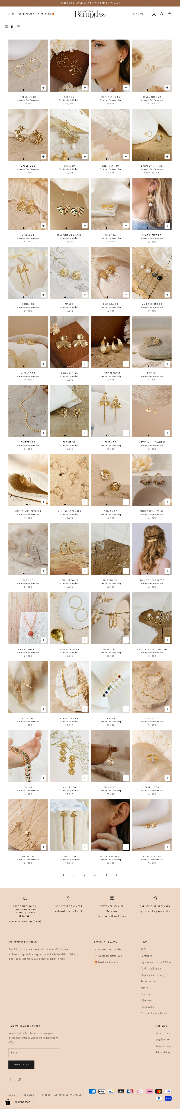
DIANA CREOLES (69, 649)
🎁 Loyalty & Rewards (106, 962)
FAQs (143, 949)
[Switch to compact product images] (18, 26)
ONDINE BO (69, 856)
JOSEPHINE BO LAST (69, 235)
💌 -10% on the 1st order (107, 949)
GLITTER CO (28, 442)
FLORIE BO (69, 442)
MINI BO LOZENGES (69, 511)
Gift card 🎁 (46, 14)
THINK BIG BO (69, 373)
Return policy (163, 1033)
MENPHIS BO (110, 649)
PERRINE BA (152, 787)
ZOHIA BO (28, 304)
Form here (111, 911)
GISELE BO (28, 235)
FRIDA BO (111, 442)
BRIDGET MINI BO (152, 166)
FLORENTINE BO (152, 235)
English (138, 14)
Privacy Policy (163, 1052)
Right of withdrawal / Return (156, 962)
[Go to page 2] (116, 875)
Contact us (146, 956)
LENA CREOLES (69, 580)
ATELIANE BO (28, 97)
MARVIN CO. (110, 580)
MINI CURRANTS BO (152, 511)
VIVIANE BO (28, 373)
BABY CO (28, 580)
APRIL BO (69, 166)
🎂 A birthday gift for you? (108, 956)
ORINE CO (28, 856)
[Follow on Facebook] (10, 1079)
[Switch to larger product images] (6, 26)
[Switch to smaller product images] (12, 26)
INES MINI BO (110, 166)
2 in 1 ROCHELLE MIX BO (152, 649)
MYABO (69, 304)
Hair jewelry (147, 1007)
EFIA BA (152, 373)
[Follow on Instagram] (19, 1079)
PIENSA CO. (111, 787)
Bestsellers (26, 14)
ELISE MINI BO (152, 856)
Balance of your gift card (154, 1013)
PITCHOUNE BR (69, 718)
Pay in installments (151, 968)
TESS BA (111, 718)
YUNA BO (69, 97)
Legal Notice (162, 1039)
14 (105, 875)
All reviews (147, 1000)
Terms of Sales (164, 1046)
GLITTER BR (152, 718)
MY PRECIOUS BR (152, 304)
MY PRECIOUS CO (28, 649)
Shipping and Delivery (153, 975)
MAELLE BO (69, 787)
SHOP (11, 14)
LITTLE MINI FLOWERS (152, 442)
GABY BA (110, 235)
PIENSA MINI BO (111, 97)
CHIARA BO (111, 511)
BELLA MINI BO (152, 97)
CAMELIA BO (110, 304)
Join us (144, 988)
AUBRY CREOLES (110, 373)
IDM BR (28, 787)
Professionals (148, 981)
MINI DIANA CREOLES (28, 511)
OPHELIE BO (28, 166)
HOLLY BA (28, 718)
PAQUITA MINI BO (110, 856)
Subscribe (21, 1064)
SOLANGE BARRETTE (152, 580)
